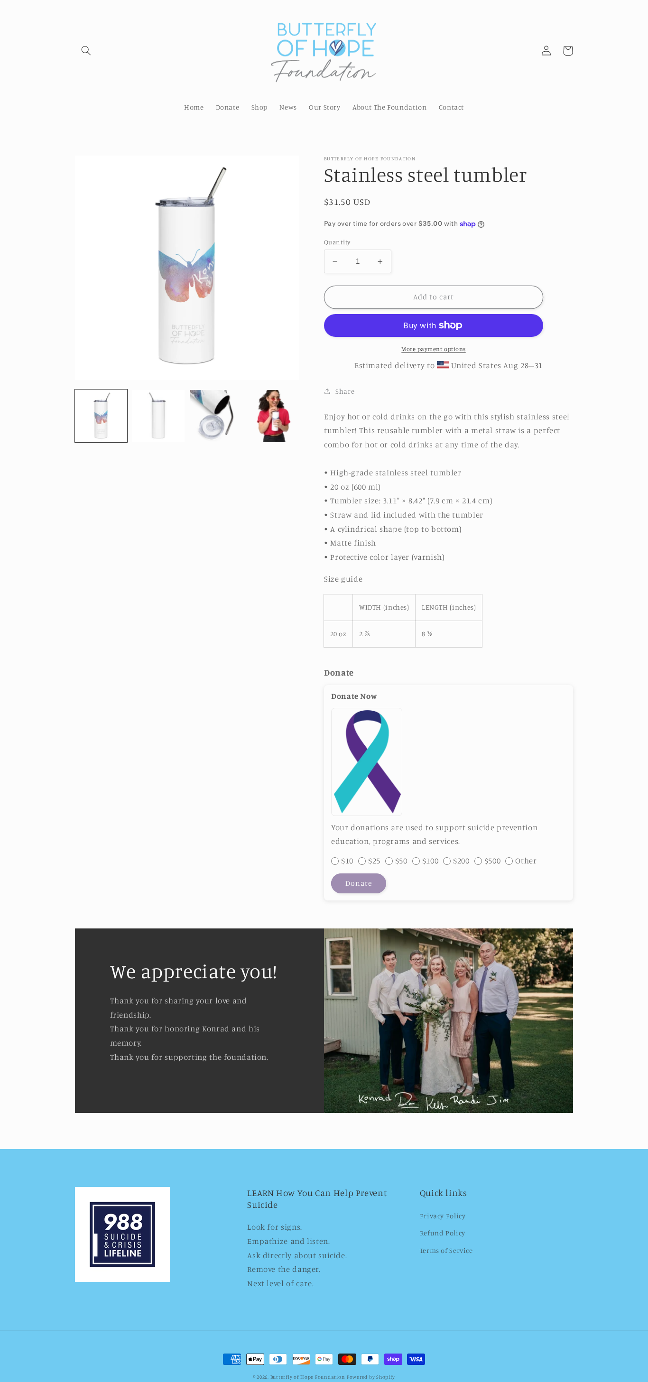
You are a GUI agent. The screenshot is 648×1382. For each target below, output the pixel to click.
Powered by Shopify (371, 1377)
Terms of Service (446, 1250)
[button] (86, 51)
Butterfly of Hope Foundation (307, 1377)
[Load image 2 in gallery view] (158, 416)
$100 (430, 860)
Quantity (337, 242)
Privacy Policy (443, 1216)
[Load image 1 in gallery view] (101, 416)
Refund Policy (442, 1233)
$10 (347, 860)
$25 (374, 860)
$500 (492, 860)
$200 (461, 860)
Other (526, 860)
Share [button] (344, 391)
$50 (401, 860)
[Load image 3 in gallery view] (216, 416)
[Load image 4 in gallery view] (273, 416)
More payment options (433, 348)
